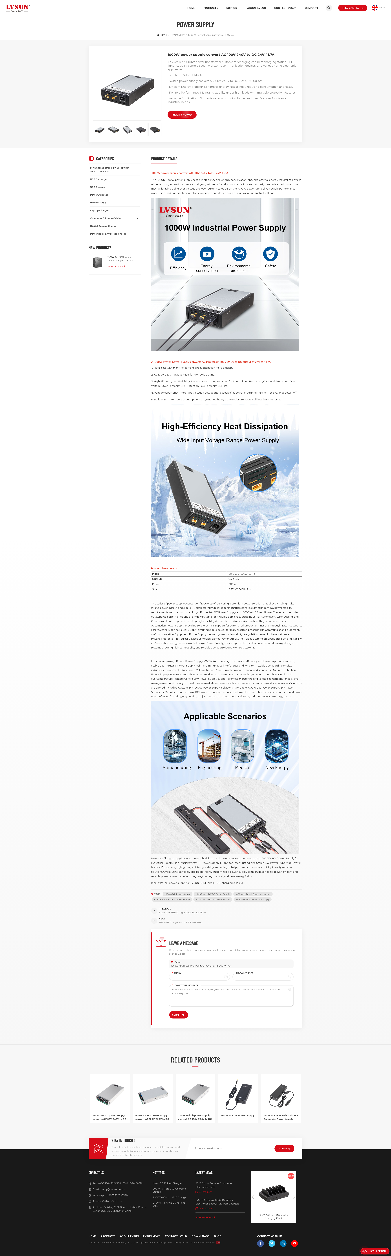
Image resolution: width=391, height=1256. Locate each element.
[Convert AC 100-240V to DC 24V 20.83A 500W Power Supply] (195, 1111)
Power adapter (99, 194)
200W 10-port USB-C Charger (170, 1197)
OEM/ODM (311, 8)
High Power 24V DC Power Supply (213, 894)
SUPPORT (232, 8)
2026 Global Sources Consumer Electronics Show (214, 1185)
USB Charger (97, 187)
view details (115, 266)
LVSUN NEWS (151, 1236)
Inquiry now (180, 114)
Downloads (201, 1236)
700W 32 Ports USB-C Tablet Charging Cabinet (120, 259)
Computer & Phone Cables (105, 218)
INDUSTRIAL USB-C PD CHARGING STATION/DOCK (109, 170)
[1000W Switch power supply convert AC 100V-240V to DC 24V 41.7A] (153, 1111)
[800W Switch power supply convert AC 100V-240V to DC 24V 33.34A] (281, 1111)
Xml (170, 1242)
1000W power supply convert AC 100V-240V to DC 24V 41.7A (201, 966)
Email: (176, 973)
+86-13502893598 (117, 1195)
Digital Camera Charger (103, 226)
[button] (305, 1098)
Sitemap (161, 1242)
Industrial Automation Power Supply (172, 899)
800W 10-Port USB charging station (169, 1190)
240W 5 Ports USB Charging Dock (169, 1204)
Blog (217, 1236)
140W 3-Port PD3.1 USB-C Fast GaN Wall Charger (273, 1216)
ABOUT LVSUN (256, 8)
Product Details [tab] (164, 158)
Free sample (350, 7)
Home (191, 8)
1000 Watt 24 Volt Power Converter (253, 894)
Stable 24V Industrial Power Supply (213, 899)
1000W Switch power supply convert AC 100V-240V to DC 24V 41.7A (152, 1117)
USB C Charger (99, 179)
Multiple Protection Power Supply (252, 899)
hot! (291, 1176)
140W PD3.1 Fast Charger (167, 1183)
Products (210, 8)
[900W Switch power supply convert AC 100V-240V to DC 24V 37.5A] (238, 1111)
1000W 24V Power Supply (177, 894)
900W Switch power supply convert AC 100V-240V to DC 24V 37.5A (237, 1117)
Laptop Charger (99, 210)
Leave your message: (185, 985)
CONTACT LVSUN (285, 8)
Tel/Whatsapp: (245, 973)
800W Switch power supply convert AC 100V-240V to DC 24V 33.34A (280, 1117)
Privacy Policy (181, 1242)
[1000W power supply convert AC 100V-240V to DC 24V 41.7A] (110, 1111)
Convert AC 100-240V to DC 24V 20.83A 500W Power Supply (194, 1117)
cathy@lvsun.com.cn (113, 1189)
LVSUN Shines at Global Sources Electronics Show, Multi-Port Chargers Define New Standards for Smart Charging (220, 1202)
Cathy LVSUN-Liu (112, 1201)
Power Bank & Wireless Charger (108, 233)
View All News (204, 1217)
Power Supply (177, 34)
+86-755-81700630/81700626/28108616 (120, 1183)
